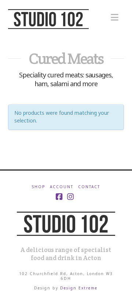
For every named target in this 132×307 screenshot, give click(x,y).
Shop (38, 186)
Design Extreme (79, 287)
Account (61, 186)
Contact (89, 186)
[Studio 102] (66, 222)
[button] (114, 17)
